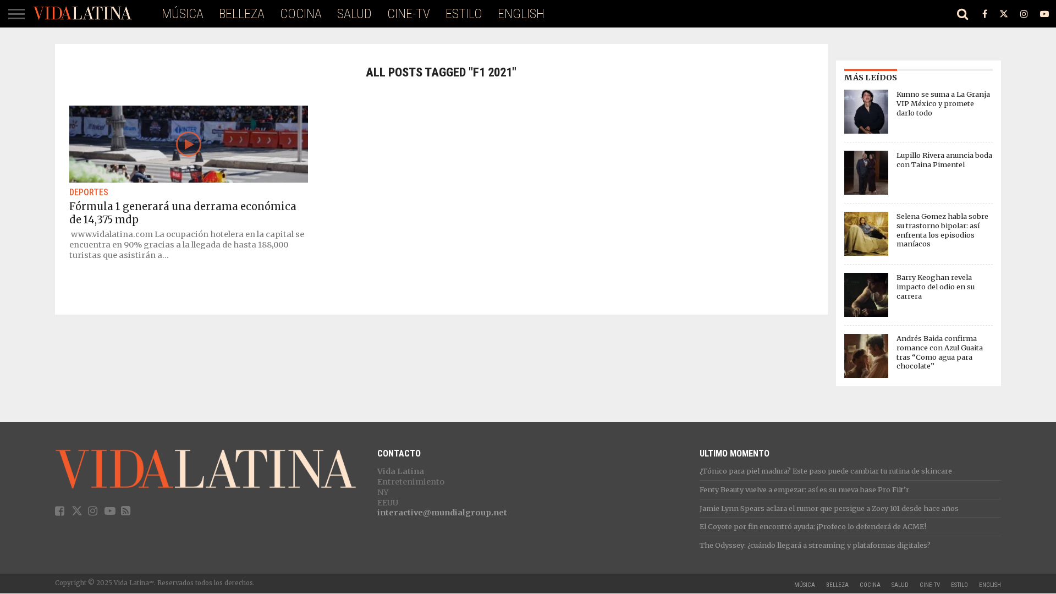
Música (183, 13)
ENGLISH (521, 13)
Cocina (301, 13)
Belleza (242, 13)
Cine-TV (408, 13)
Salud (354, 13)
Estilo (464, 13)
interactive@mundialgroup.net (442, 513)
